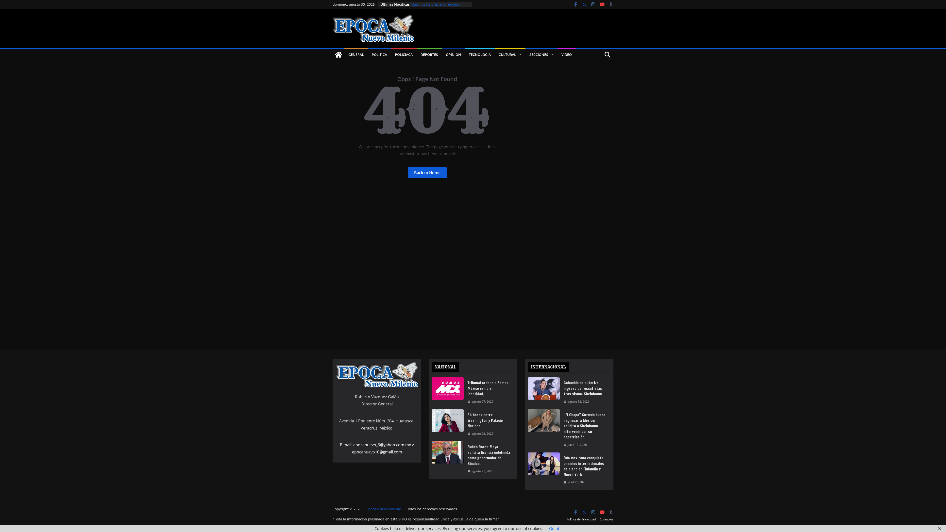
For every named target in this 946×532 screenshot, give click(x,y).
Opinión (453, 54)
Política (379, 54)
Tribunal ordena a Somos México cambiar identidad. (488, 388)
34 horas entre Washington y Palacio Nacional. (485, 420)
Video (566, 54)
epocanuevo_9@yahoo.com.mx (382, 445)
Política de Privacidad (581, 519)
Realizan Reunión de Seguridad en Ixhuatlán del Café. (439, 5)
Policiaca (404, 54)
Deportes (429, 54)
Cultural (507, 54)
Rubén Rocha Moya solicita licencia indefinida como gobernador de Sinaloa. (489, 455)
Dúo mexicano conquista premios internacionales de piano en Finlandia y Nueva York (584, 466)
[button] (519, 54)
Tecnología (480, 54)
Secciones (538, 54)
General (356, 54)
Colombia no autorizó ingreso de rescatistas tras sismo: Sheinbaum (583, 388)
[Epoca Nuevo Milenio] (338, 55)
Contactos (606, 519)
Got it (554, 528)
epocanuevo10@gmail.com (377, 452)
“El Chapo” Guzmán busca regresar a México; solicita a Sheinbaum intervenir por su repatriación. (584, 426)
